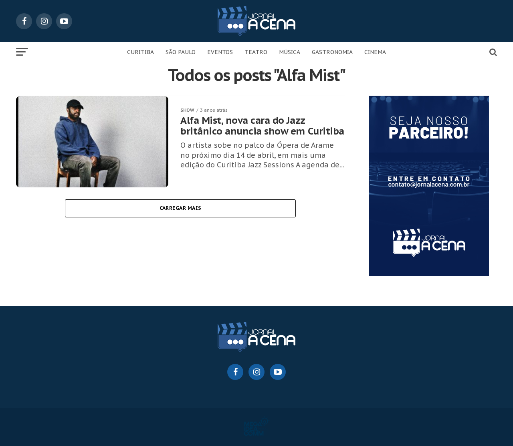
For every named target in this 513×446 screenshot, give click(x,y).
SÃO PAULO (181, 52)
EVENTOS (220, 52)
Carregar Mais (180, 208)
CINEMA (375, 52)
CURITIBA (140, 52)
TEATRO (255, 52)
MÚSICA (289, 52)
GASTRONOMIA (332, 52)
